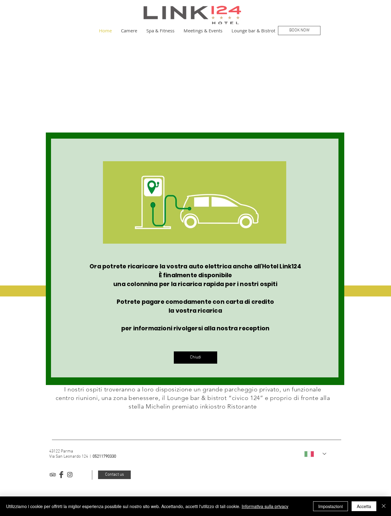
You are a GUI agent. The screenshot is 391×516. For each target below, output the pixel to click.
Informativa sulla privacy (265, 506)
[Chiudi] (383, 506)
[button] (195, 357)
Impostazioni (330, 506)
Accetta (364, 506)
